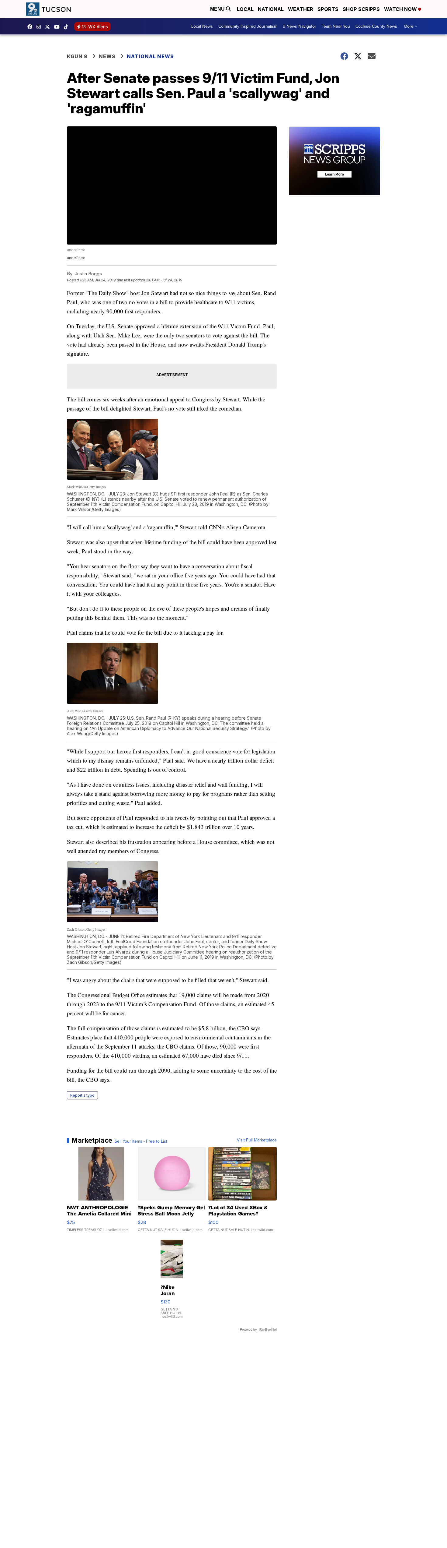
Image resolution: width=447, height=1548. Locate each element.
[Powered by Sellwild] (268, 1330)
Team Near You (336, 26)
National (271, 9)
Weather (300, 9)
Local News (202, 26)
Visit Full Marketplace (257, 1140)
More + (410, 26)
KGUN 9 (77, 56)
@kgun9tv (67, 26)
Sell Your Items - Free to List (141, 1141)
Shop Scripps (361, 9)
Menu (218, 9)
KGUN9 (49, 26)
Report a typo (82, 1095)
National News (150, 56)
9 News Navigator (299, 26)
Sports (327, 9)
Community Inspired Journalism (247, 26)
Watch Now (401, 9)
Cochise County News (376, 26)
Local (245, 9)
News (107, 56)
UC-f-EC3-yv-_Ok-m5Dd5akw (58, 26)
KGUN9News (31, 26)
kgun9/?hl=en (40, 26)
